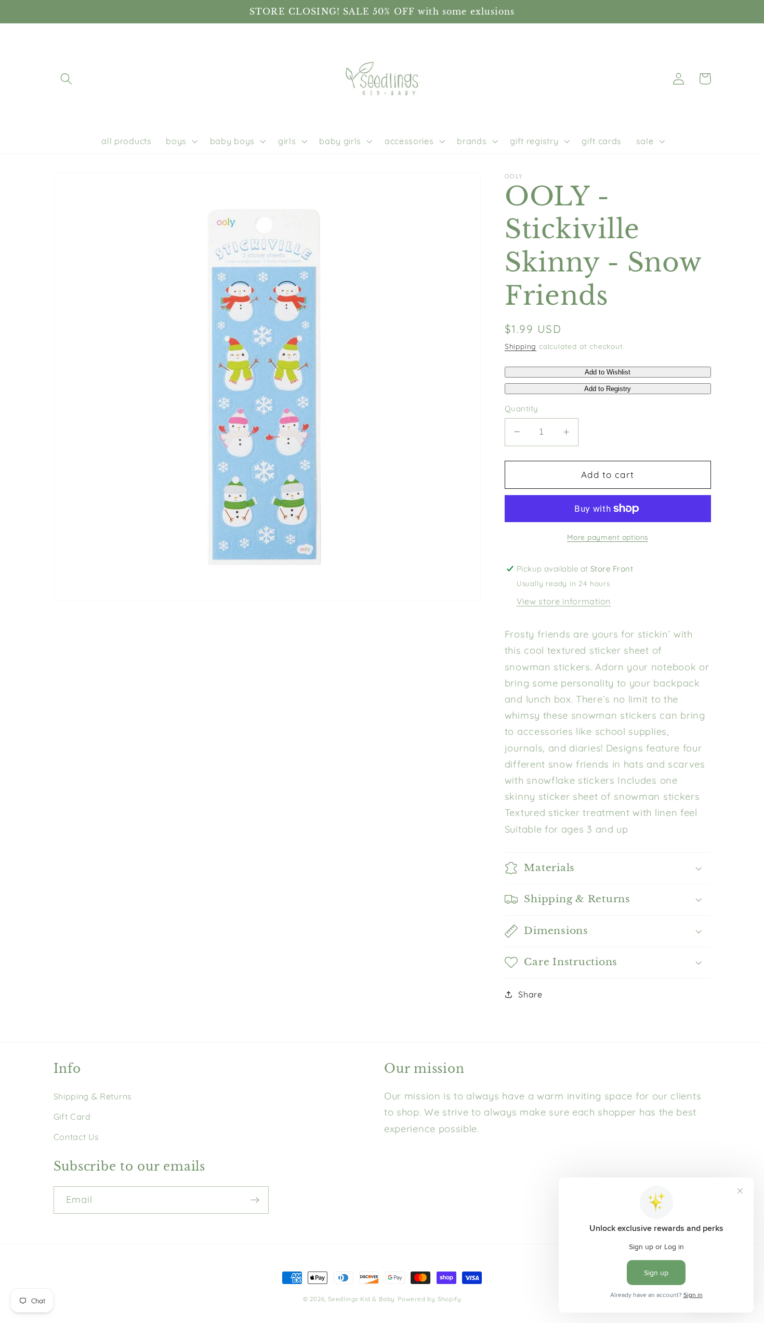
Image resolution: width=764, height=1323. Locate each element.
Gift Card (72, 1116)
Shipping (520, 345)
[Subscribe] (255, 1200)
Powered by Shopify (430, 1299)
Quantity (521, 408)
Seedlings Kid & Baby (361, 1299)
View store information (564, 601)
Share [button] (530, 994)
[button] (67, 79)
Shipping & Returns (93, 1096)
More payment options (607, 537)
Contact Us (76, 1137)
